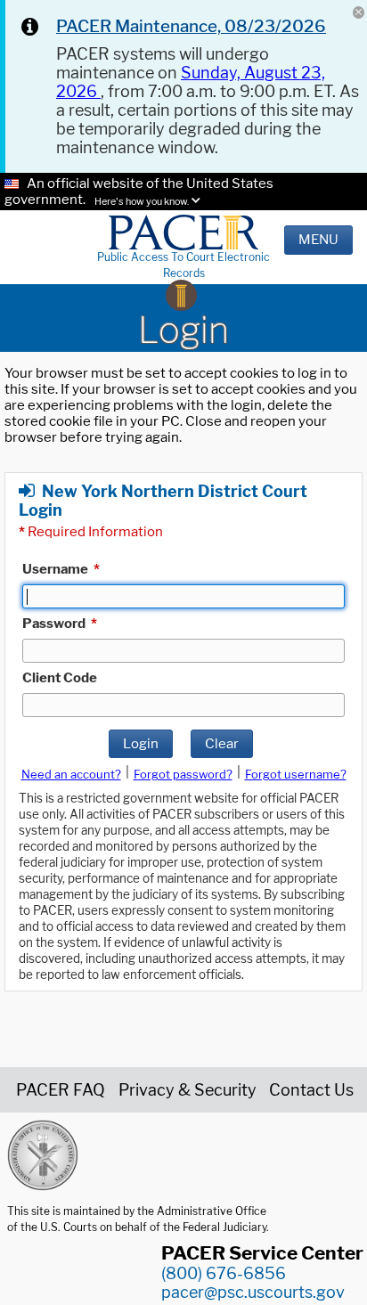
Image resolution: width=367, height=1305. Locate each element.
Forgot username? (296, 774)
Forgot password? (183, 774)
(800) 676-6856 (223, 1273)
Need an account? (71, 774)
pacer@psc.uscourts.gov (253, 1292)
